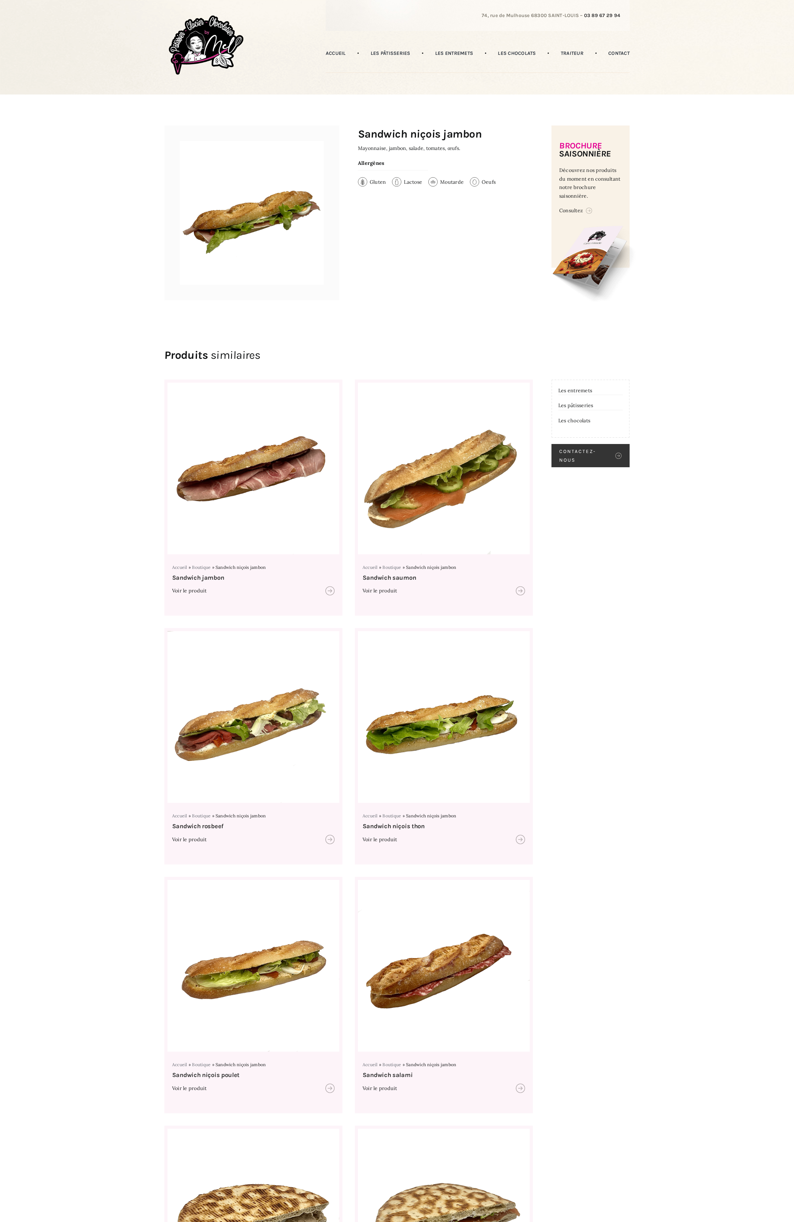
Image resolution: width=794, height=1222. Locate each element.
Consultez (571, 210)
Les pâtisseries (575, 405)
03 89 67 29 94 (602, 15)
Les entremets (575, 390)
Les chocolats (574, 420)
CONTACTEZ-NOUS (577, 455)
